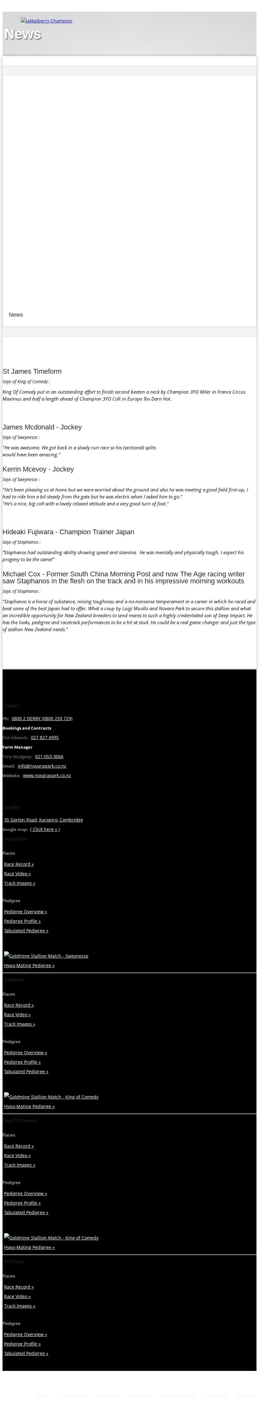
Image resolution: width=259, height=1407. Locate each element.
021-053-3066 (49, 756)
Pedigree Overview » (25, 912)
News (42, 1394)
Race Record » (19, 864)
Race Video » (17, 874)
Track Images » (19, 883)
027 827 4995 (45, 737)
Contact (246, 1394)
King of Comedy (179, 1394)
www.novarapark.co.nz (47, 775)
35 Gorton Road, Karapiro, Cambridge (43, 820)
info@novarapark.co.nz (42, 766)
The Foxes (216, 1394)
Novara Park (72, 1394)
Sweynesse (107, 1394)
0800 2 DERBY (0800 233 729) (42, 718)
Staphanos (140, 1394)
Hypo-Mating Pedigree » (29, 965)
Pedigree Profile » (22, 921)
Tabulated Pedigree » (26, 931)
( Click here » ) (45, 829)
